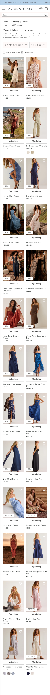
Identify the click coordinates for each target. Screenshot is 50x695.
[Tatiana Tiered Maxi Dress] (36, 361)
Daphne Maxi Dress (12, 384)
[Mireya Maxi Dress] (13, 408)
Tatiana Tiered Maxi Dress (35, 385)
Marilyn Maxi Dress (35, 479)
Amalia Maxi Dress (11, 95)
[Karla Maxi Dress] (36, 596)
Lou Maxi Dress (33, 242)
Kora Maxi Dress (34, 196)
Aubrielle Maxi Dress (36, 289)
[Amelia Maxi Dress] (36, 72)
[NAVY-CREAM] (13, 673)
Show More (25, 682)
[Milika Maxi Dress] (13, 219)
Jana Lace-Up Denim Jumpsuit (12, 290)
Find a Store (29, 52)
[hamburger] (3, 8)
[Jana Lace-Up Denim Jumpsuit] (13, 265)
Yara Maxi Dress (10, 525)
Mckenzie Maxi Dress (36, 525)
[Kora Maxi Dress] (36, 173)
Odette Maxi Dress (35, 667)
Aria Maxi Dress (10, 479)
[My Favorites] (20, 60)
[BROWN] (8, 673)
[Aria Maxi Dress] (13, 456)
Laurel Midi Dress (11, 196)
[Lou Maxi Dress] (36, 219)
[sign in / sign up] (41, 8)
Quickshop (13, 90)
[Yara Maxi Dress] (13, 502)
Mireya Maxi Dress (11, 431)
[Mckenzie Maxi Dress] (36, 502)
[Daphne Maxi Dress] (13, 361)
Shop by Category (14, 45)
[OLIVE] (32, 152)
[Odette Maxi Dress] (36, 644)
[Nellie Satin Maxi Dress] (36, 408)
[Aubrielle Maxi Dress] (36, 265)
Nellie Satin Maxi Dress (34, 432)
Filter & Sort (37, 45)
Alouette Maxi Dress (12, 667)
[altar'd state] (20, 8)
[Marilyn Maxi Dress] (36, 456)
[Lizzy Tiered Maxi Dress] (13, 313)
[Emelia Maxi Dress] (13, 548)
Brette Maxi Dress (11, 146)
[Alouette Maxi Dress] (13, 644)
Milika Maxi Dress (11, 242)
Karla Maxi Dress (34, 619)
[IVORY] (28, 152)
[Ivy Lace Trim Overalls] (36, 123)
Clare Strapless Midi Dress (36, 337)
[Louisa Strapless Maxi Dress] (36, 548)
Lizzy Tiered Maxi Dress (11, 337)
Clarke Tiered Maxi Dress (12, 620)
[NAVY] (28, 673)
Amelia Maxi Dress (35, 95)
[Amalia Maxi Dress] (13, 72)
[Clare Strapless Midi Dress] (36, 313)
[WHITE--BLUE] (4, 673)
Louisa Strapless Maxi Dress (36, 572)
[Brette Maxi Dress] (13, 123)
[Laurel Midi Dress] (13, 173)
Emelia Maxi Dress (11, 571)
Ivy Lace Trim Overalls (36, 146)
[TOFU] (32, 673)
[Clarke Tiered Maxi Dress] (13, 596)
